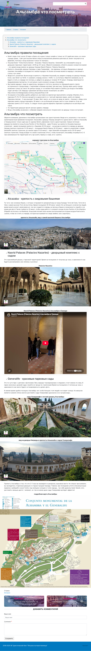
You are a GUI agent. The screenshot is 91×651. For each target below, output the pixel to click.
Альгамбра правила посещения (18, 38)
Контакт (85, 645)
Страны (16, 4)
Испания (23, 29)
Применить (85, 3)
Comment (7, 622)
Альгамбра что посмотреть (16, 40)
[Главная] (8, 4)
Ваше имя (7, 614)
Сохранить (9, 638)
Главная (8, 29)
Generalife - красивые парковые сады (23, 46)
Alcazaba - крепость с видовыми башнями (25, 42)
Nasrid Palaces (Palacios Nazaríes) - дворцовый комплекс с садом (33, 44)
